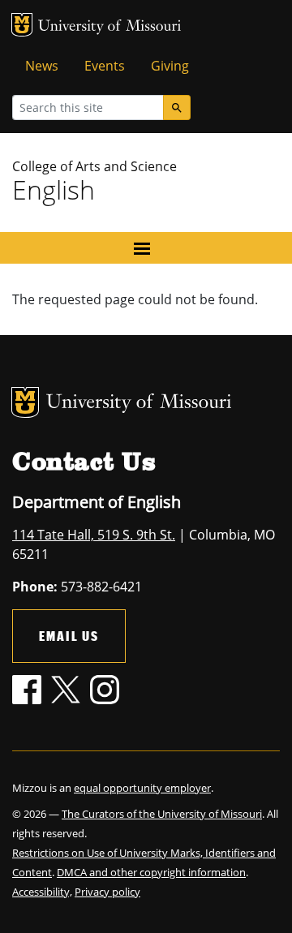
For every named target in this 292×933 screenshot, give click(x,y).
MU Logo (21, 25)
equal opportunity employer (142, 787)
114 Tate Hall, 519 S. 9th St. (93, 535)
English (53, 189)
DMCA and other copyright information (151, 872)
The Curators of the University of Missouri (162, 813)
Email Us (69, 635)
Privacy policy (107, 891)
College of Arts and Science (94, 166)
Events (104, 66)
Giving (170, 66)
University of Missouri (110, 27)
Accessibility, (42, 891)
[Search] (177, 107)
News (41, 66)
